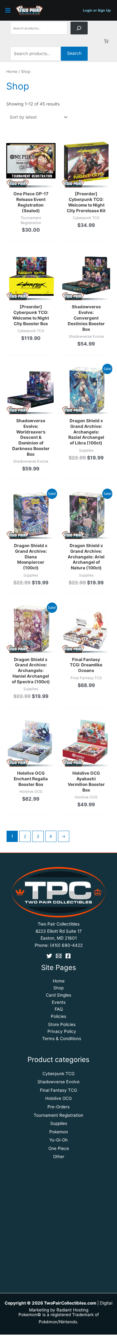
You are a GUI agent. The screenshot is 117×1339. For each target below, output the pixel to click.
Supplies (58, 1123)
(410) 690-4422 (66, 945)
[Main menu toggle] (8, 10)
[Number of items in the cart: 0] (106, 41)
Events (59, 1002)
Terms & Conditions (61, 1038)
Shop (58, 987)
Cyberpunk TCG (58, 1073)
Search (74, 53)
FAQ (59, 1009)
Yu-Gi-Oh (58, 1139)
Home (11, 71)
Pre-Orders (58, 1106)
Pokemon (58, 1131)
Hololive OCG (58, 1098)
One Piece (58, 1148)
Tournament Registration (58, 1115)
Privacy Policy (61, 1031)
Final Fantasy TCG (58, 1090)
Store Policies (62, 1024)
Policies (58, 1016)
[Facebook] (68, 956)
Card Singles (58, 995)
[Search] (79, 28)
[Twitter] (49, 956)
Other (58, 1156)
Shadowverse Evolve (58, 1081)
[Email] (58, 956)
